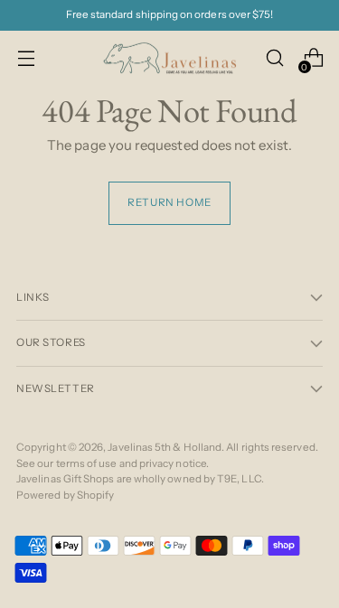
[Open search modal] (274, 58)
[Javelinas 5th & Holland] (170, 58)
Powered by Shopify (65, 495)
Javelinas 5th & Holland (164, 447)
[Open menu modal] (25, 58)
